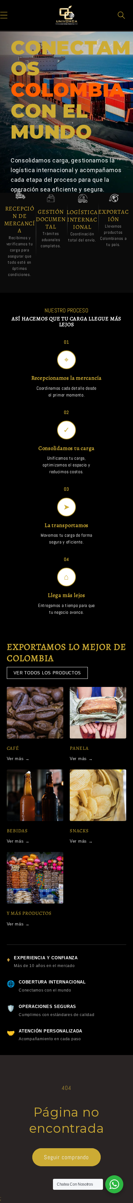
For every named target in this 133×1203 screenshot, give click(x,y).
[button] (121, 15)
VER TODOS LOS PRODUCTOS (47, 672)
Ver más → (18, 758)
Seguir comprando (66, 1157)
